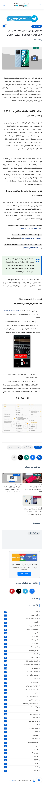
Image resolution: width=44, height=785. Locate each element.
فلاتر (21, 725)
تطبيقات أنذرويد (21, 675)
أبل (21, 612)
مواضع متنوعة (21, 742)
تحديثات (21, 654)
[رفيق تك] (22, 4)
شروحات (21, 718)
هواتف (21, 746)
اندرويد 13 (21, 643)
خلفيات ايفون (21, 700)
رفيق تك (12, 780)
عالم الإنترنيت (21, 721)
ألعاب (21, 622)
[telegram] (25, 591)
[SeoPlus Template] (34, 780)
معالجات (21, 739)
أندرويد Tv (21, 647)
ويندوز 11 (21, 753)
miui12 (21, 771)
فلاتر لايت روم (21, 728)
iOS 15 (21, 764)
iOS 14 (21, 760)
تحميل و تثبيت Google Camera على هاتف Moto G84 (33, 489)
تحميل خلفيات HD (21, 661)
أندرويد (21, 633)
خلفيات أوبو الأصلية (21, 696)
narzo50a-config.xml (11, 311)
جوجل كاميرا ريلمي (14, 447)
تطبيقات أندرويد (21, 672)
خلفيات (21, 693)
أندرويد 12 (21, 640)
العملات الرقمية (21, 629)
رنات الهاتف (21, 707)
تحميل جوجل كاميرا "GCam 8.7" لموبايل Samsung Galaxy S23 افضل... (33, 511)
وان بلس (21, 749)
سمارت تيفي (21, 714)
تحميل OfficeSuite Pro (21, 665)
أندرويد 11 (21, 636)
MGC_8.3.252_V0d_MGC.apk (30, 229)
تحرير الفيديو (21, 658)
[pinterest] (12, 591)
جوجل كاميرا (36, 26)
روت (21, 711)
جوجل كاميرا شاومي (21, 689)
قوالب (21, 732)
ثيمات (21, 679)
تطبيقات (21, 668)
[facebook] (32, 591)
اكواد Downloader (21, 619)
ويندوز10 (21, 756)
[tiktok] (18, 591)
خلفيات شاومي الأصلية (21, 703)
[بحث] (3, 4)
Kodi (21, 767)
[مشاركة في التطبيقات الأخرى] (14, 457)
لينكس (21, 735)
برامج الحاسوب (21, 651)
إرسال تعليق (34, 533)
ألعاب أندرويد (21, 626)
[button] (32, 457)
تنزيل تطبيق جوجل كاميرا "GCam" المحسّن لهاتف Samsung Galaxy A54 (12, 489)
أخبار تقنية (21, 615)
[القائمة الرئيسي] (40, 4)
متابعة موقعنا (24, 574)
